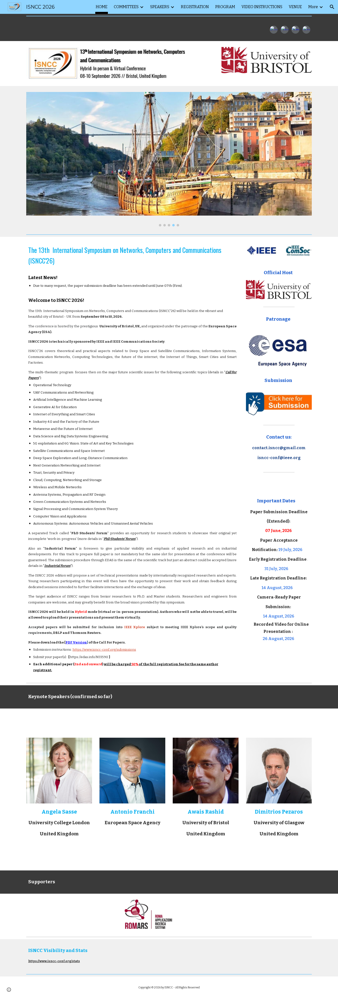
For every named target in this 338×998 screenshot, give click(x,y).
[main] (132, 459)
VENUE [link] (295, 6)
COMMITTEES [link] (126, 6)
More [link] (313, 6)
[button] (332, 7)
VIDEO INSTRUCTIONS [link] (261, 6)
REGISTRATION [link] (195, 6)
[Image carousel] (169, 159)
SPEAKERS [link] (159, 6)
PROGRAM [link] (225, 6)
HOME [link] (101, 6)
